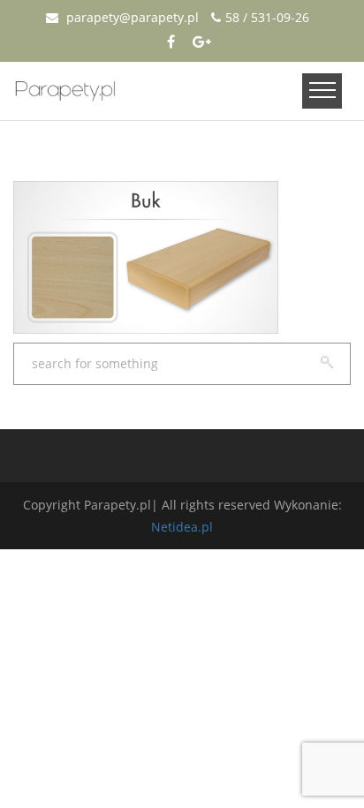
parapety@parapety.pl (131, 17)
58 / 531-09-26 (267, 17)
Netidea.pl (182, 526)
